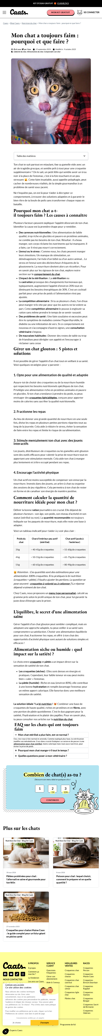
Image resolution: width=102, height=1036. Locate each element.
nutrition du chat (63, 719)
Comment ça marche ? (33, 973)
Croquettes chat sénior (72, 987)
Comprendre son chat (52, 52)
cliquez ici (63, 3)
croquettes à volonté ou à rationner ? (50, 583)
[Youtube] (11, 974)
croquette (35, 661)
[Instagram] (23, 974)
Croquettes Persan (88, 969)
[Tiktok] (17, 974)
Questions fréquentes (51, 971)
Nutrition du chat (29, 23)
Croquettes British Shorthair (90, 981)
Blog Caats (15, 23)
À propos (32, 968)
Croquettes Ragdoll (88, 987)
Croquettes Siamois (88, 993)
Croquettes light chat (72, 993)
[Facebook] (5, 974)
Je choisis (16, 1023)
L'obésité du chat (20, 52)
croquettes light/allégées (43, 397)
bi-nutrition (45, 703)
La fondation (33, 978)
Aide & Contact (53, 982)
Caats (5, 23)
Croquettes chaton (70, 975)
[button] (5, 1031)
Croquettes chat (72, 970)
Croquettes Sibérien (88, 1012)
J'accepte (44, 1023)
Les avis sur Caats (36, 981)
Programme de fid (68, 1024)
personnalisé (62, 593)
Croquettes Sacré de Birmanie (90, 1005)
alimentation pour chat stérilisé (28, 744)
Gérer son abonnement (51, 977)
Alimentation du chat (35, 52)
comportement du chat (47, 274)
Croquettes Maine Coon (88, 975)
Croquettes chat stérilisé (72, 981)
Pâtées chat (70, 998)
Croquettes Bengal (88, 999)
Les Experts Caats (14, 1030)
